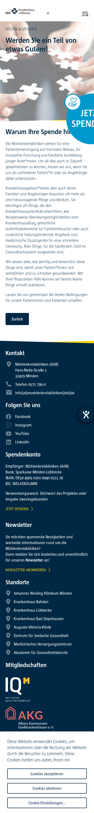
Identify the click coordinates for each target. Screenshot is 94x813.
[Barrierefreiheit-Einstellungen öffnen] (86, 415)
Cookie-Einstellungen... (47, 802)
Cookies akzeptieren (47, 773)
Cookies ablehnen (47, 788)
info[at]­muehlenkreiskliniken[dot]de (44, 392)
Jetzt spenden (17, 509)
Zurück (17, 319)
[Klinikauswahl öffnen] (48, 13)
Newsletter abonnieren (26, 570)
